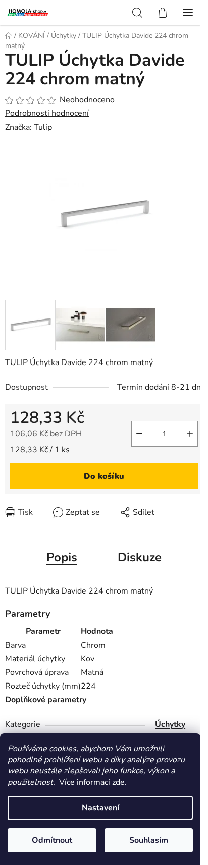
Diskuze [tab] (140, 557)
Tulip (43, 127)
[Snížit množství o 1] (139, 433)
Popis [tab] (61, 557)
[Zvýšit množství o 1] (189, 433)
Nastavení (100, 807)
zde (118, 782)
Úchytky (170, 724)
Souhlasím (148, 840)
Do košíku (104, 476)
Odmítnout (52, 840)
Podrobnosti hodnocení (47, 113)
